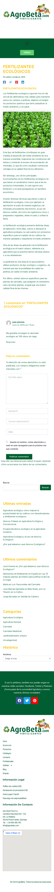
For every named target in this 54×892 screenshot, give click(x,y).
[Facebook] (4, 82)
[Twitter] (10, 82)
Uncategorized (10, 640)
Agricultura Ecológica (13, 617)
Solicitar (6, 765)
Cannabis (7, 626)
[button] (27, 43)
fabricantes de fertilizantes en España (20, 574)
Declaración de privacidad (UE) (15, 790)
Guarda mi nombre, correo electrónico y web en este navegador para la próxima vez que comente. (26, 445)
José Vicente (9, 566)
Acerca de (7, 745)
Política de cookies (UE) (12, 786)
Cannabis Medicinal (12, 631)
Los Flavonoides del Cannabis (26, 584)
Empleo (6, 773)
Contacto (6, 757)
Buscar (6, 482)
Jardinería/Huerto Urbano (15, 635)
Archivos (7, 654)
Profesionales (8, 761)
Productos (7, 749)
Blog (4, 769)
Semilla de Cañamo (30, 596)
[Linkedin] (22, 82)
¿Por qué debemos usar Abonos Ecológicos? (24, 544)
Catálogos (7, 753)
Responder (11, 342)
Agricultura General (12, 622)
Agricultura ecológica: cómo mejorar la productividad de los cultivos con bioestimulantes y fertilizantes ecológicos (26, 513)
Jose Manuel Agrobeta (13, 589)
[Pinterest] (16, 82)
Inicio (5, 741)
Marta (5, 584)
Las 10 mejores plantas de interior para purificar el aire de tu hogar (26, 577)
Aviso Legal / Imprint (11, 794)
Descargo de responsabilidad (14, 798)
